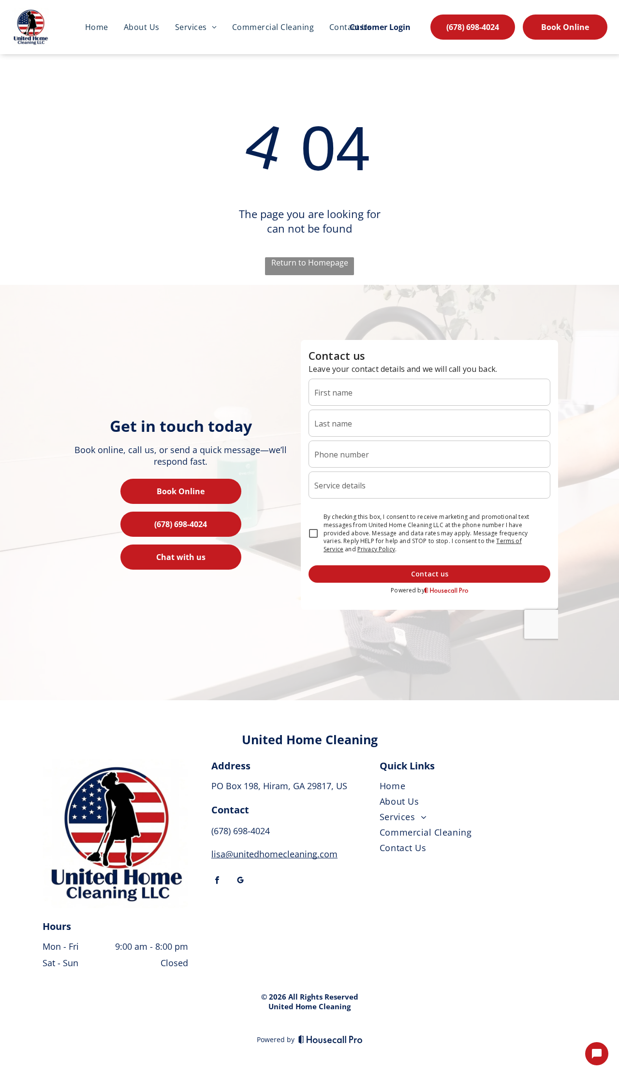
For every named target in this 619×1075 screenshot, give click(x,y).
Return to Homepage (309, 262)
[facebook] (217, 881)
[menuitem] (96, 27)
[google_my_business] (240, 881)
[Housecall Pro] (330, 1039)
